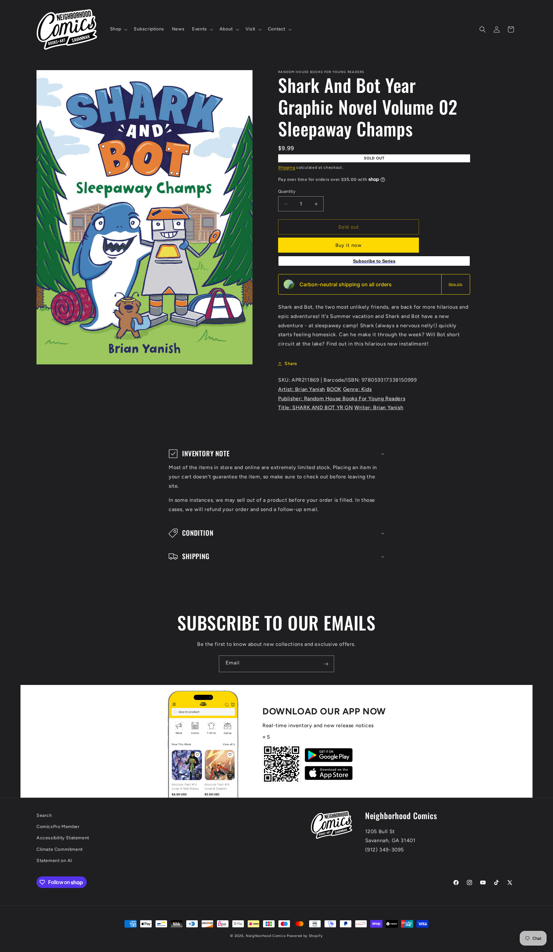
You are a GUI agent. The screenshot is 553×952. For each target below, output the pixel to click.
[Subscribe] (326, 663)
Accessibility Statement (62, 838)
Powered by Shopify (305, 936)
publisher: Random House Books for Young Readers (341, 398)
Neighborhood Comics (265, 936)
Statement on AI (54, 860)
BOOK (334, 389)
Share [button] (291, 363)
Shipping (286, 167)
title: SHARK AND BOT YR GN (315, 407)
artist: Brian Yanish (301, 389)
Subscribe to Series (374, 261)
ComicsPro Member (58, 827)
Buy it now (348, 245)
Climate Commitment (59, 849)
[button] (118, 29)
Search (44, 815)
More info (455, 284)
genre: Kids (357, 389)
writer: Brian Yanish (378, 407)
